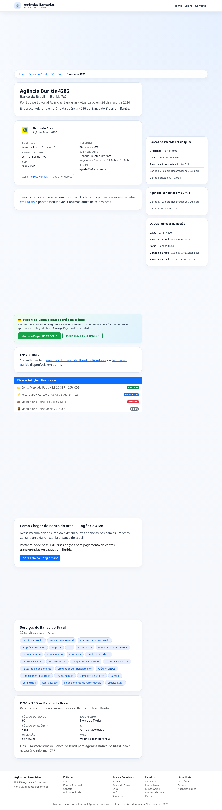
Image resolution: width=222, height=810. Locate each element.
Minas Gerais (152, 788)
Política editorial (72, 792)
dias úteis (71, 197)
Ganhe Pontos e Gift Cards (165, 177)
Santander (118, 796)
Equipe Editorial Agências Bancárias (51, 102)
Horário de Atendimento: (95, 156)
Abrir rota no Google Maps (40, 558)
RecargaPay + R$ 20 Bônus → (82, 336)
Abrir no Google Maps (35, 176)
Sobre (188, 6)
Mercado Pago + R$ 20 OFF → (39, 336)
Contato (200, 6)
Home (178, 6)
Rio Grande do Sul (155, 792)
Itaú (114, 792)
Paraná (149, 796)
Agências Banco (187, 788)
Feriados (183, 785)
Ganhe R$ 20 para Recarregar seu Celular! (174, 171)
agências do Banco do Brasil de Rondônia (76, 360)
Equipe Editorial (72, 785)
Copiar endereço (62, 176)
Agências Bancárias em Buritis (170, 193)
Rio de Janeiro (153, 785)
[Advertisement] (111, 44)
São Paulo (150, 781)
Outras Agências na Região (167, 223)
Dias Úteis (183, 781)
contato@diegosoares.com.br (31, 786)
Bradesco (117, 781)
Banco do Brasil (121, 785)
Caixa (115, 788)
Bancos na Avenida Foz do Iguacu (171, 142)
